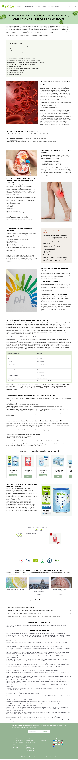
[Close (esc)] (56, 364)
